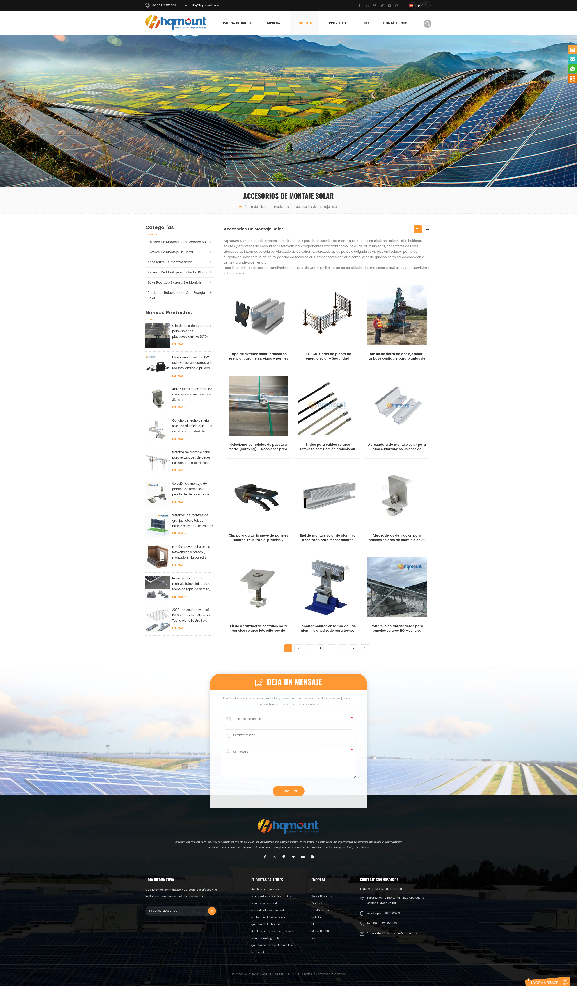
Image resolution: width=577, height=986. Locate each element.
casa (314, 889)
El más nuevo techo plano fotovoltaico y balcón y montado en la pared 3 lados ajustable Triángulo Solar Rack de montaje (191, 553)
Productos (304, 23)
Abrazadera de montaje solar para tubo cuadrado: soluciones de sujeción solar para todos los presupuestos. (397, 447)
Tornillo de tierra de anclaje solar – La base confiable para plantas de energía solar (397, 356)
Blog (364, 23)
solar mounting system (266, 938)
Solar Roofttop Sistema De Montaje (175, 282)
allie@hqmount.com (205, 5)
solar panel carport (264, 903)
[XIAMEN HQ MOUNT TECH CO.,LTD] (176, 22)
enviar (285, 790)
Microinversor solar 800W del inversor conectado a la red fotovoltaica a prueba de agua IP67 (192, 363)
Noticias (316, 917)
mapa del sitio (321, 931)
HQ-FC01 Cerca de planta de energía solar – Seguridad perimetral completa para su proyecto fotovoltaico (328, 356)
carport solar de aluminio (268, 910)
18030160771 (391, 913)
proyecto (337, 23)
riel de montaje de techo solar (271, 931)
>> (365, 648)
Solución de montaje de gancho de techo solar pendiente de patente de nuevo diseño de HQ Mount (191, 490)
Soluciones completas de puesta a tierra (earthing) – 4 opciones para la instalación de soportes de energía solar (258, 447)
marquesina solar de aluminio (271, 896)
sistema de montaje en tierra (170, 252)
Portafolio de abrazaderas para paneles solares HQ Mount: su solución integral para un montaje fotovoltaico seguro (397, 628)
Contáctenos (395, 23)
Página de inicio (237, 23)
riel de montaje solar (265, 889)
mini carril (258, 952)
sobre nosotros (321, 896)
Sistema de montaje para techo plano (177, 272)
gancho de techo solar (266, 924)
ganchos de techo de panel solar (273, 945)
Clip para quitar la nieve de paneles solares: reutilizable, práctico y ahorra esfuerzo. (258, 537)
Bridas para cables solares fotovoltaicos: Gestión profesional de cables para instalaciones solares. (327, 447)
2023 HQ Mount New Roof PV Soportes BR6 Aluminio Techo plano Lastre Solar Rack (191, 616)
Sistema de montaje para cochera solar (179, 242)
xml (314, 938)
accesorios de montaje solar (170, 262)
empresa (272, 23)
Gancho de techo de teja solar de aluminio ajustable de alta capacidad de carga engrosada (192, 426)
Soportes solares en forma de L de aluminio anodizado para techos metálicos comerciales (328, 628)
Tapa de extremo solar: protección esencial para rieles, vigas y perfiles (258, 356)
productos (318, 903)
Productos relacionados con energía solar (176, 295)
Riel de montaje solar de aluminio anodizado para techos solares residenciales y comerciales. (327, 537)
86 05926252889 (385, 923)
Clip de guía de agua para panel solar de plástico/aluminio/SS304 (192, 331)
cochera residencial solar (268, 917)
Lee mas (177, 344)
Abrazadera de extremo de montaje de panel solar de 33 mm (192, 394)
